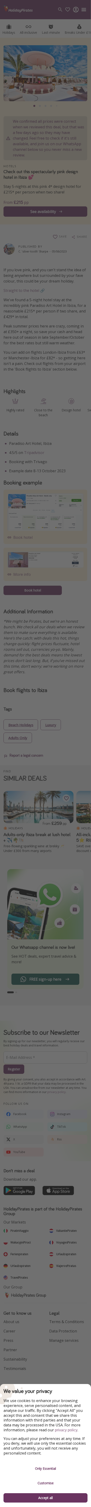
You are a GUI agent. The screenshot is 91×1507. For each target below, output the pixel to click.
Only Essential (45, 1468)
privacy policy (66, 1430)
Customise (46, 1483)
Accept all (45, 1498)
